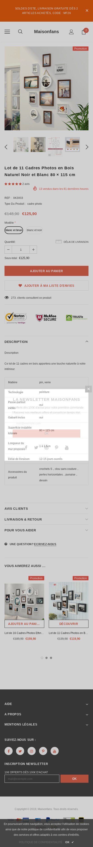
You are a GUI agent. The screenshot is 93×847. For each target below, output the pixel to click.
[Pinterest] (56, 447)
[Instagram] (46, 447)
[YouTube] (66, 447)
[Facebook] (26, 447)
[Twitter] (36, 447)
